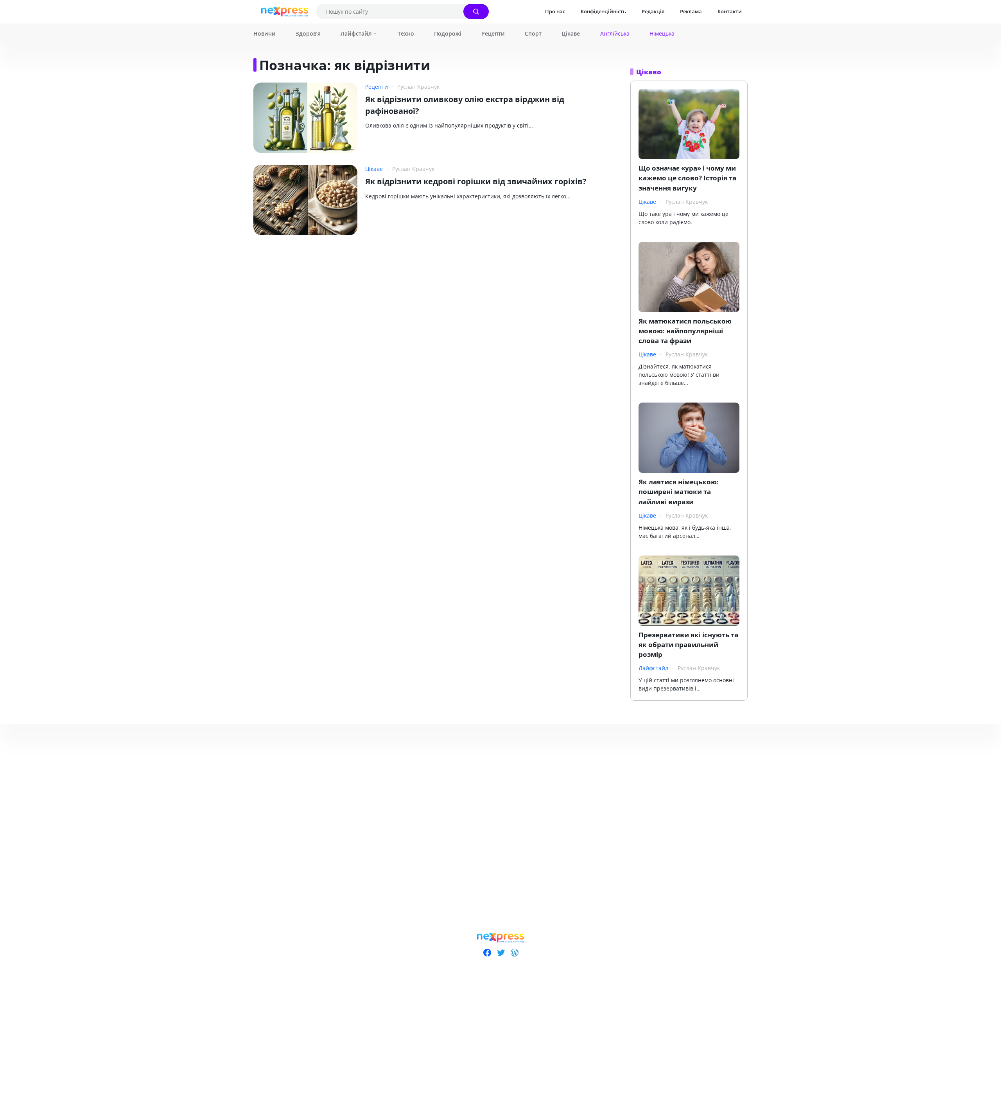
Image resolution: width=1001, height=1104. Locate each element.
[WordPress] (514, 952)
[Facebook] (487, 952)
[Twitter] (500, 952)
